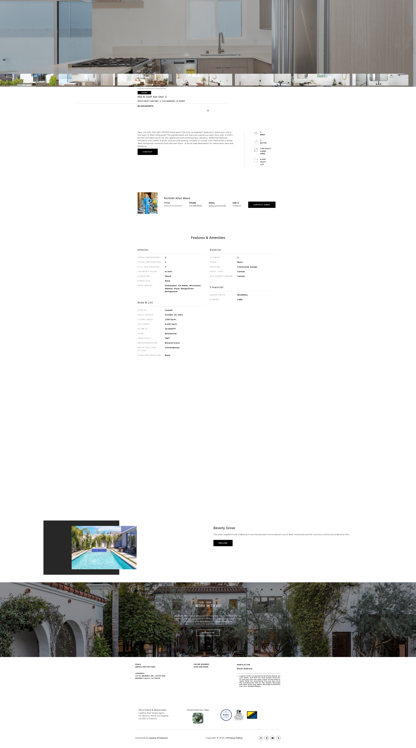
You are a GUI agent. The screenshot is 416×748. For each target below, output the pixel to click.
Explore (223, 543)
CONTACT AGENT (261, 205)
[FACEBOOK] (267, 738)
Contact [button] (148, 152)
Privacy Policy (254, 686)
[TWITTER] (278, 738)
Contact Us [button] (208, 633)
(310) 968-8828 (201, 667)
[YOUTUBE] (272, 738)
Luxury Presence (158, 738)
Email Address (245, 669)
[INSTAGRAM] (261, 738)
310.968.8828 (195, 206)
